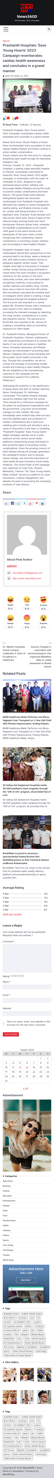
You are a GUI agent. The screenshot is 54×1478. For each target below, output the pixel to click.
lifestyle (24, 1334)
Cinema (6, 1191)
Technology (8, 1250)
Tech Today (8, 1245)
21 (34, 1071)
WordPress (8, 1474)
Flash (5, 1210)
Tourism (6, 1255)
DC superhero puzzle (13, 1326)
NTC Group (9, 1347)
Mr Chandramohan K (13, 1343)
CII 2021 (7, 1322)
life (16, 1334)
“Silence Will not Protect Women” (18, 1355)
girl (32, 1330)
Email (6, 995)
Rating (6, 976)
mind (27, 1339)
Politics (6, 1235)
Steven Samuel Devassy (23, 1351)
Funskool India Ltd (12, 1330)
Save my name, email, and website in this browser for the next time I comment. (28, 1023)
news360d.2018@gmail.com (27, 573)
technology (41, 1351)
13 (27, 1067)
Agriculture (8, 1181)
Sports (6, 1240)
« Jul (25, 1088)
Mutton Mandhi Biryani (34, 1343)
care (32, 1318)
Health (6, 41)
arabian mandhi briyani (31, 1314)
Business (7, 1186)
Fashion (6, 1205)
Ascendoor (18, 1471)
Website (7, 1008)
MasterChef (9, 1339)
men (19, 1339)
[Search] (49, 29)
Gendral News (9, 1220)
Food (5, 1215)
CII (38, 1318)
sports (6, 1351)
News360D (27, 16)
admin (7, 76)
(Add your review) (12, 914)
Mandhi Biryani (37, 1334)
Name (7, 981)
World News (8, 1260)
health (40, 1330)
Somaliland (44, 1347)
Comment (9, 941)
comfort (37, 1322)
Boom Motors (9, 1318)
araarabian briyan (11, 1314)
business (23, 1318)
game (25, 1330)
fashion (28, 1326)
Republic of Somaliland (26, 1347)
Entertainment (9, 1201)
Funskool (39, 1326)
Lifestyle (6, 1230)
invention (8, 1334)
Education (7, 1196)
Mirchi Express (38, 1339)
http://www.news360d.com (26, 578)
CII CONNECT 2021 (22, 1322)
